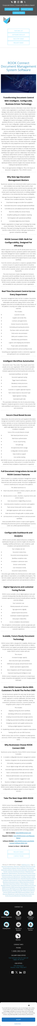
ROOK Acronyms (26, 864)
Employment (6, 928)
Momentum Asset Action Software (11, 883)
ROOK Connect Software (24, 892)
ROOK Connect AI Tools (30, 885)
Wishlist (18, 940)
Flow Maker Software (26, 876)
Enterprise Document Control (28, 875)
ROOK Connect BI (6, 887)
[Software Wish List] (12, 1)
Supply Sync (31, 894)
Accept (18, 1019)
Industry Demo (18, 39)
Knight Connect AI (13, 880)
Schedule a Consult (30, 918)
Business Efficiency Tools (23, 868)
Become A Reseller (18, 929)
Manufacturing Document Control (11, 882)
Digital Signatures (13, 873)
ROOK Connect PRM (13, 892)
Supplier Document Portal (21, 894)
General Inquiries (6, 917)
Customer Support (18, 918)
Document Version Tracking (24, 873)
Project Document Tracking (17, 885)
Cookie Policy (17, 1023)
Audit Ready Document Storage (27, 866)
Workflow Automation (26, 895)
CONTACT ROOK (19, 13)
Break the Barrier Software (9, 868)
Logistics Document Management (26, 880)
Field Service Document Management (11, 876)
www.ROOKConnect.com (23, 833)
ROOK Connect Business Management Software (22, 887)
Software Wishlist (18, 35)
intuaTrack (5, 880)
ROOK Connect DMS (17, 888)
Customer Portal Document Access (16, 871)
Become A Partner (30, 929)
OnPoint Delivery (24, 883)
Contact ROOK (18, 856)
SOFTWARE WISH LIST (12, 9)
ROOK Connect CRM (7, 888)
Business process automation (20, 870)
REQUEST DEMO (27, 9)
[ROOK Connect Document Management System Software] (18, 92)
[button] (29, 1004)
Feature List (18, 31)
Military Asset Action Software (26, 882)
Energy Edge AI (16, 875)
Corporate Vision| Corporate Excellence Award (18, 5)
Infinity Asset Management (13, 878)
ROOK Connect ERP (18, 890)
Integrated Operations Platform (28, 878)
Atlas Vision (16, 866)
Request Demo (18, 43)
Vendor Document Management (13, 895)
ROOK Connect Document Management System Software (18, 66)
